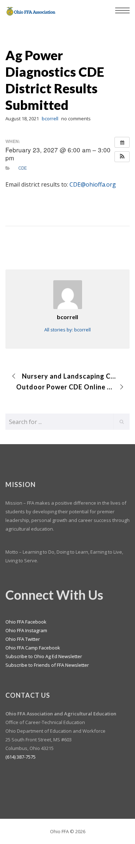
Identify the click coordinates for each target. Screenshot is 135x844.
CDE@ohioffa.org (92, 184)
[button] (122, 157)
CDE (22, 168)
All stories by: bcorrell (67, 329)
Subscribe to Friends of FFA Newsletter (47, 665)
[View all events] (122, 142)
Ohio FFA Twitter (22, 639)
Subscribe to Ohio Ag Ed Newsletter (43, 656)
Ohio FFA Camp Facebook (32, 647)
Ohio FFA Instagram (26, 630)
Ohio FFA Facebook (25, 622)
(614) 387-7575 (20, 757)
